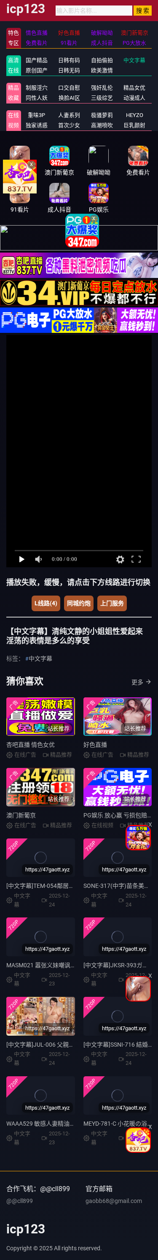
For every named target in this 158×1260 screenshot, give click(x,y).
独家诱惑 (37, 125)
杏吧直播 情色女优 (30, 744)
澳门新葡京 (21, 815)
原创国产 (37, 70)
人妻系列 (69, 115)
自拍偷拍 (102, 60)
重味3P (36, 115)
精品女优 (134, 87)
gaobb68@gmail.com (114, 1200)
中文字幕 (134, 60)
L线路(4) (46, 603)
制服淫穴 (37, 87)
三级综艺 (102, 98)
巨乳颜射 (134, 125)
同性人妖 (37, 98)
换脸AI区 (69, 98)
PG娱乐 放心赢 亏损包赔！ (118, 815)
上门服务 (112, 603)
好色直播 (95, 744)
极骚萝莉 (102, 115)
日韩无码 (69, 70)
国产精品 (37, 60)
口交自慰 (69, 87)
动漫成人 (134, 98)
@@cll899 (19, 1200)
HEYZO (134, 115)
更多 (137, 682)
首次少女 (69, 125)
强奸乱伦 (102, 87)
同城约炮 (79, 603)
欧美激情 (102, 70)
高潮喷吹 (102, 125)
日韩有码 (69, 60)
